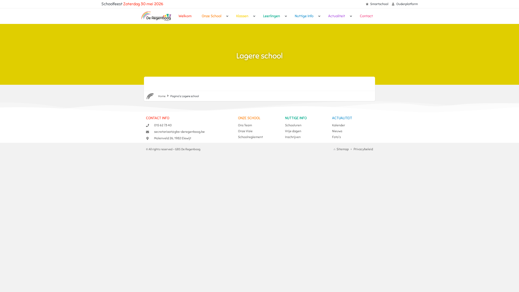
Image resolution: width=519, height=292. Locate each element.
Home (161, 96)
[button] (214, 16)
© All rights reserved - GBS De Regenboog (173, 149)
